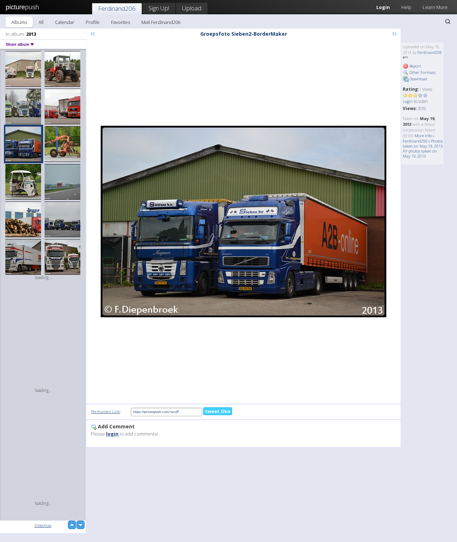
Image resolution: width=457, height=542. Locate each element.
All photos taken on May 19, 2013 (420, 153)
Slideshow (43, 525)
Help (406, 7)
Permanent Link (105, 411)
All (41, 22)
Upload (191, 8)
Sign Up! (159, 8)
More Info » (425, 135)
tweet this (217, 411)
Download (417, 78)
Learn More (435, 7)
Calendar (64, 22)
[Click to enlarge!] (243, 221)
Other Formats (422, 72)
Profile (93, 22)
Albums (19, 22)
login (112, 434)
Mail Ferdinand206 (160, 22)
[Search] (447, 21)
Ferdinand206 (117, 8)
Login (383, 7)
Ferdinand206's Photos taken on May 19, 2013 (423, 143)
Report (414, 66)
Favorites (120, 22)
